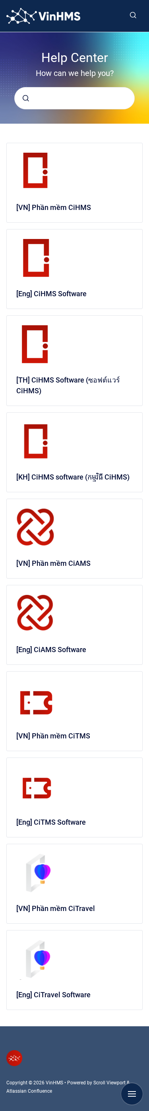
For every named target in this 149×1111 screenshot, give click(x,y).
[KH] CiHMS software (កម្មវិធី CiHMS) (73, 477)
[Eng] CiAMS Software (51, 649)
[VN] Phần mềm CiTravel (55, 908)
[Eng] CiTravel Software (53, 995)
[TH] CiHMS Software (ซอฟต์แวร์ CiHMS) (68, 385)
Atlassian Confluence (29, 1091)
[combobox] (74, 98)
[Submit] (25, 98)
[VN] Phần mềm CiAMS (53, 563)
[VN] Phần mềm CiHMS (53, 207)
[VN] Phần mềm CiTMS (53, 736)
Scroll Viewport (110, 1083)
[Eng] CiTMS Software (51, 822)
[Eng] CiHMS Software (51, 293)
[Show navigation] (132, 1094)
